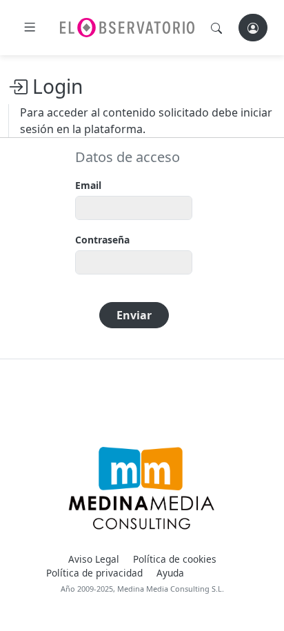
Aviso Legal (93, 558)
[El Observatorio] (127, 27)
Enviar (134, 315)
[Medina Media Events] (141, 488)
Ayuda (170, 572)
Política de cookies (174, 558)
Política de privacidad (94, 572)
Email (88, 185)
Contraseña (102, 239)
